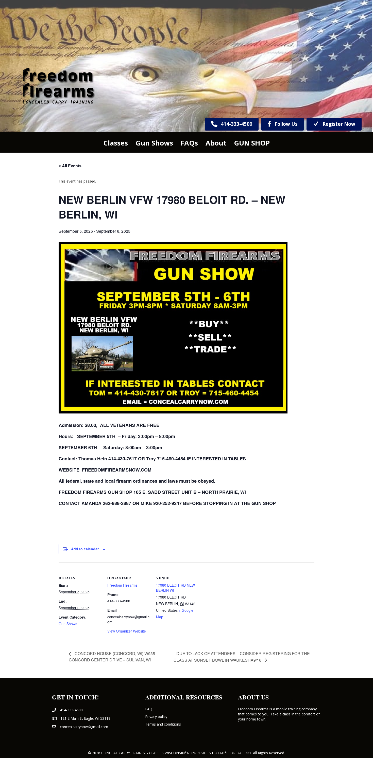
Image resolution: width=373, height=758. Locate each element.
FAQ (148, 709)
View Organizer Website (126, 631)
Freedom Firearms (122, 585)
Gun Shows (68, 623)
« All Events (70, 166)
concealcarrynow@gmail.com (84, 726)
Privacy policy (156, 716)
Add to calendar (85, 548)
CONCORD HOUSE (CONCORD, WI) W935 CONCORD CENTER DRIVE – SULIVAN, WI (112, 657)
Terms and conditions (163, 724)
